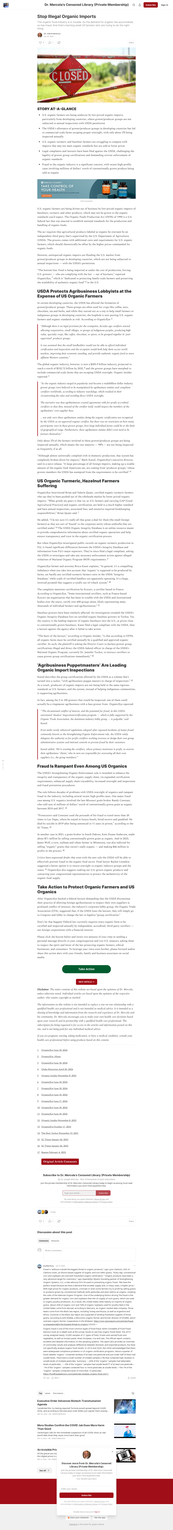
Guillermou (48, 1265)
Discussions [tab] (58, 1393)
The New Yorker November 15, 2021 (59, 1133)
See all (42, 1470)
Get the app (99, 1517)
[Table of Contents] (3, 765)
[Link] (33, 109)
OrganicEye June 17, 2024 (54, 1101)
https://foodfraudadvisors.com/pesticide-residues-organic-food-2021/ (76, 1374)
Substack (73, 1524)
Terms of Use (99, 1501)
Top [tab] (40, 1393)
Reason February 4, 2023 (53, 1152)
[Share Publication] (139, 5)
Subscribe (151, 5)
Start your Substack (79, 1517)
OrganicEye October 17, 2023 (56, 1127)
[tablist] (49, 1241)
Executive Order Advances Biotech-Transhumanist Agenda (69, 1402)
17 (46, 869)
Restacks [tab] (55, 1241)
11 (99, 605)
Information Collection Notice (86, 1504)
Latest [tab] (47, 1393)
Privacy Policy (107, 1504)
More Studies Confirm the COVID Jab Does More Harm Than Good (70, 1427)
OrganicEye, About (51, 1056)
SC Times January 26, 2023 (54, 1139)
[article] (86, 1409)
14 (66, 807)
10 (110, 582)
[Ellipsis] (134, 1265)
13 (132, 680)
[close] (112, 1451)
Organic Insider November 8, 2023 (58, 1075)
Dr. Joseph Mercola (52, 34)
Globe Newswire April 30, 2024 (57, 1069)
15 (50, 826)
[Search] (134, 5)
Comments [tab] (44, 1241)
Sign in (164, 5)
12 (93, 655)
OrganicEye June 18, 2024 (54, 1050)
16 (63, 850)
